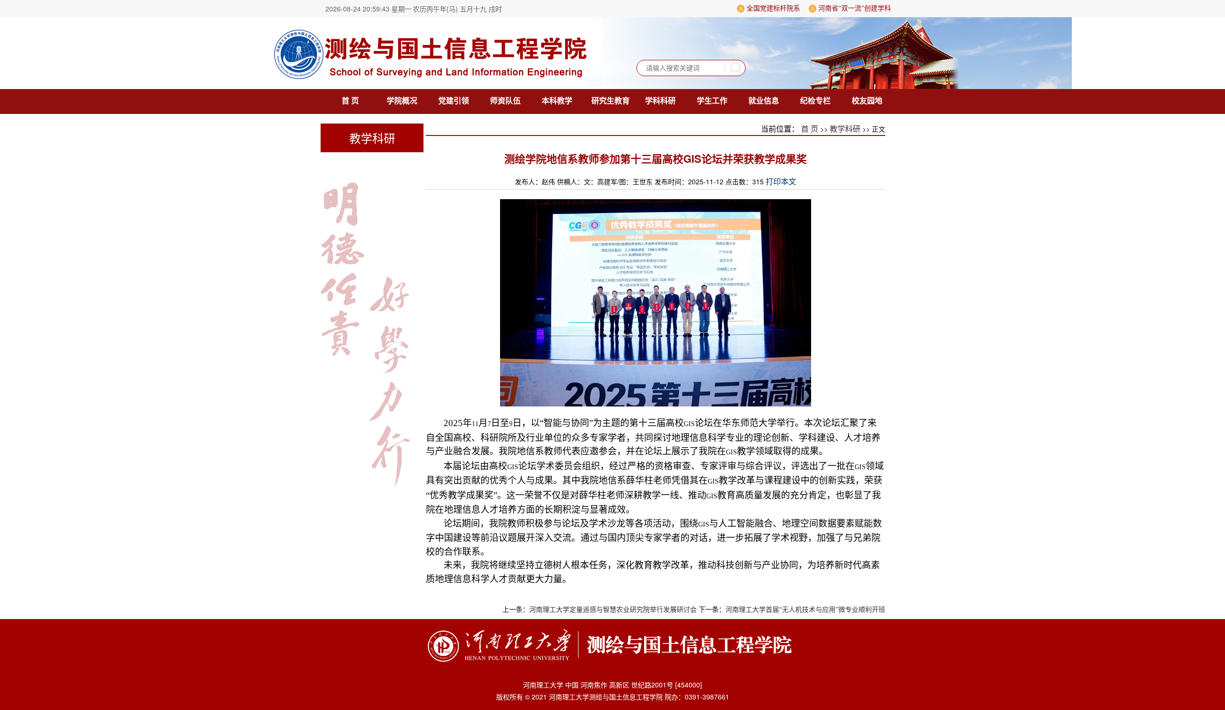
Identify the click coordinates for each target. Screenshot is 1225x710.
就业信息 (763, 101)
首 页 (350, 101)
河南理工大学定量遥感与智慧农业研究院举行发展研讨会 (613, 609)
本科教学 (557, 101)
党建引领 (453, 101)
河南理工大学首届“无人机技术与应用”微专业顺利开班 (805, 609)
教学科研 (845, 129)
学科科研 (660, 101)
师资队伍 (505, 101)
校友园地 (867, 101)
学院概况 (402, 101)
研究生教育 (610, 101)
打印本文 (781, 182)
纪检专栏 (815, 101)
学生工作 (712, 101)
